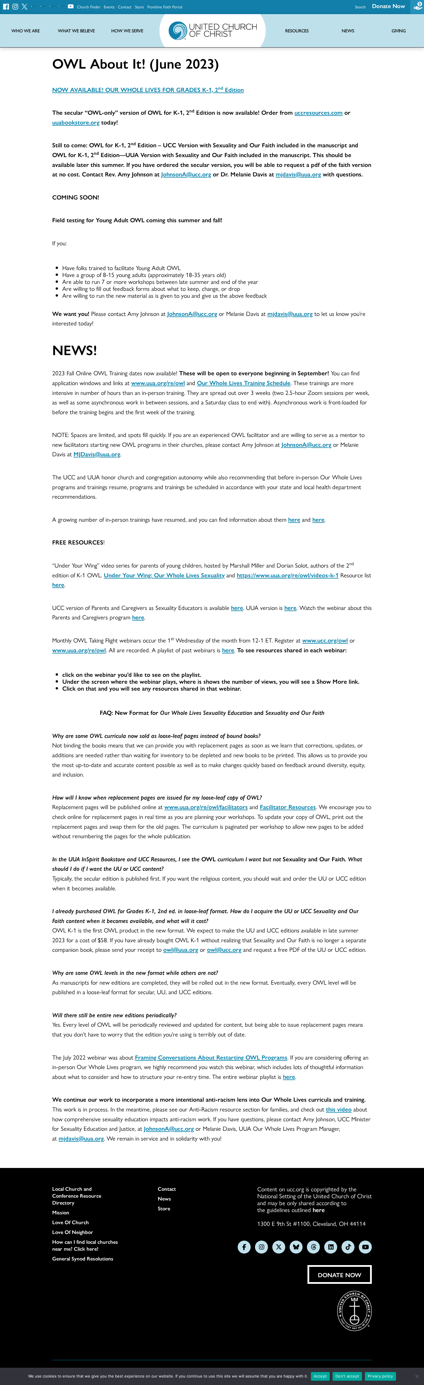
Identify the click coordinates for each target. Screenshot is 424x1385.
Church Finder (88, 7)
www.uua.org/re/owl (158, 382)
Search (360, 7)
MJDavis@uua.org (97, 453)
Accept (320, 1376)
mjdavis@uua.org (290, 313)
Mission (60, 1212)
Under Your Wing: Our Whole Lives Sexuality (164, 574)
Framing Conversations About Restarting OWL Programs (211, 1057)
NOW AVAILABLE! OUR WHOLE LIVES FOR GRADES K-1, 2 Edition (148, 89)
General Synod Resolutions (82, 1258)
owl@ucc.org (224, 949)
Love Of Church (70, 1222)
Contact (125, 7)
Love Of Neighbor (72, 1231)
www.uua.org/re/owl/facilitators (206, 806)
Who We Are (26, 30)
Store (139, 7)
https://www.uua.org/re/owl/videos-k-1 (288, 574)
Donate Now (388, 5)
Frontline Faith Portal (164, 7)
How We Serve (127, 30)
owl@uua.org (180, 949)
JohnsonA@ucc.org (192, 313)
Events (109, 7)
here (294, 519)
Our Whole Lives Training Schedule (243, 382)
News (164, 1198)
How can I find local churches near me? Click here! (85, 1245)
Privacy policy (380, 1376)
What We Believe (76, 30)
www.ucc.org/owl (325, 640)
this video (339, 1109)
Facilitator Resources (288, 806)
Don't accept (347, 1376)
